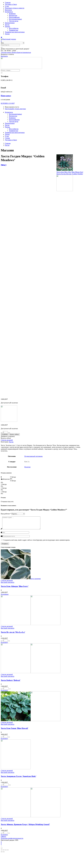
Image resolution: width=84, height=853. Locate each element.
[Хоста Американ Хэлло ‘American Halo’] (16, 769)
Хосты (7, 24)
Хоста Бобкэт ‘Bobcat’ (10, 680)
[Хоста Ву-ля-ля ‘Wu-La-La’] (30, 624)
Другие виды (13, 21)
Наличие (27, 467)
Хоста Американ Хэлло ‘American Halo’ (18, 776)
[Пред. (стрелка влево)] (1, 851)
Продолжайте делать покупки (15, 109)
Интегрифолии (14, 17)
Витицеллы (13, 15)
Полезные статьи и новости (14, 8)
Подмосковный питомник (33, 456)
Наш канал (6, 96)
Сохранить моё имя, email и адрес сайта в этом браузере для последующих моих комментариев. (36, 540)
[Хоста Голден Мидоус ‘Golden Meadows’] (1, 165)
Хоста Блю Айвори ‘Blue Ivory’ (14, 586)
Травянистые (13, 30)
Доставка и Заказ (11, 4)
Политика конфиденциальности (12, 838)
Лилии (7, 34)
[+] (9, 432)
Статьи (7, 138)
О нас (7, 6)
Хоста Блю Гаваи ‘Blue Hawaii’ (14, 728)
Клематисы (9, 12)
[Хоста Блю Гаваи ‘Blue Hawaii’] (30, 720)
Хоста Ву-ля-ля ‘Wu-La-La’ (13, 632)
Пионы (7, 26)
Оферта (3, 836)
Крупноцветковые (15, 19)
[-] (1, 432)
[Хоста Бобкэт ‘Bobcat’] (30, 672)
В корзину (5, 434)
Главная (7, 2)
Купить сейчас (14, 434)
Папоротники (10, 23)
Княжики (12, 13)
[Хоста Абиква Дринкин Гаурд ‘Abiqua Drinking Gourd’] (30, 817)
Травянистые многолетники (15, 32)
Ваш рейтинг (6, 514)
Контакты (8, 10)
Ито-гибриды (13, 28)
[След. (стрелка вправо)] (4, 851)
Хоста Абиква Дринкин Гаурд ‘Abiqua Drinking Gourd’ (25, 824)
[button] (15, 49)
